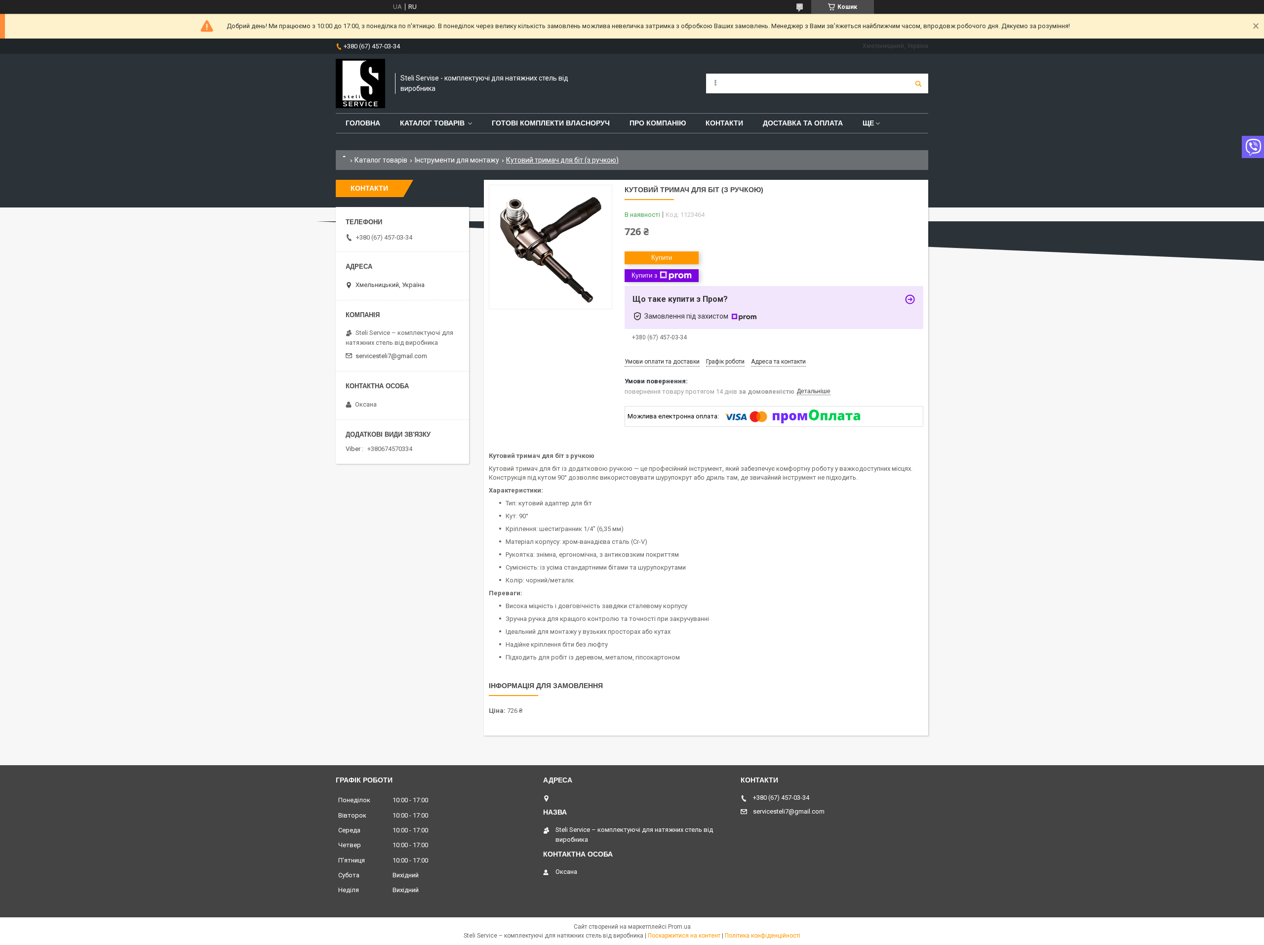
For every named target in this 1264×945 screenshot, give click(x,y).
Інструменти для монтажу (457, 160)
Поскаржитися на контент (684, 935)
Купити (661, 257)
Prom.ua (679, 926)
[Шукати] (918, 83)
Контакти (724, 123)
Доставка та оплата (803, 123)
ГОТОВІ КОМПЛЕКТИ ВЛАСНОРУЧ (551, 123)
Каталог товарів (432, 123)
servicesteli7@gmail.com (391, 356)
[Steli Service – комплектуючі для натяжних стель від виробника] (360, 83)
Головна (363, 123)
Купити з (644, 275)
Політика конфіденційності (762, 935)
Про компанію (658, 123)
